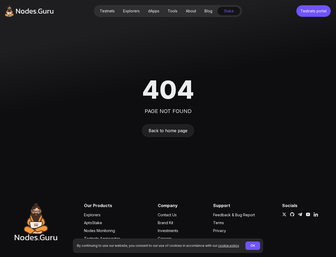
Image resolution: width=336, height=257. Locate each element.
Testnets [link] (107, 11)
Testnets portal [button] (314, 11)
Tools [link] (172, 11)
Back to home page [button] (168, 130)
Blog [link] (208, 11)
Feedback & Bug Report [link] (234, 215)
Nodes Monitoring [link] (99, 230)
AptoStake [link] (93, 222)
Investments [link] (168, 230)
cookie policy (228, 246)
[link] (29, 11)
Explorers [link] (131, 11)
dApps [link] (153, 11)
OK (252, 246)
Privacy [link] (219, 230)
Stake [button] (229, 11)
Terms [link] (218, 222)
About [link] (191, 11)
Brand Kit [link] (165, 222)
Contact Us (167, 215)
